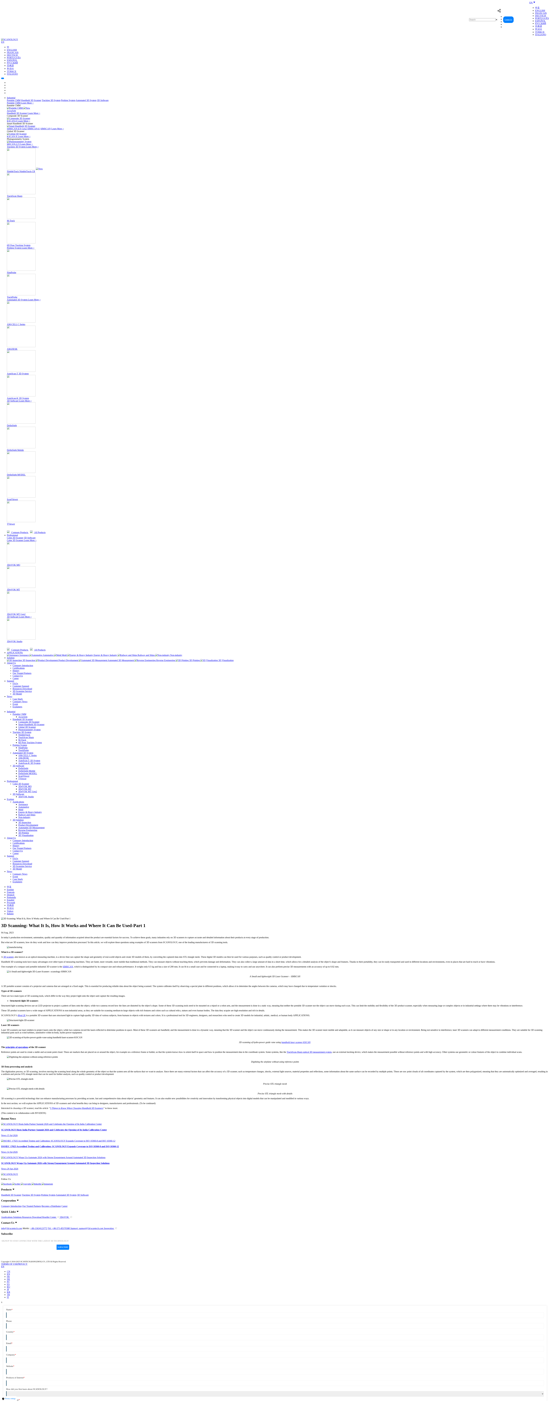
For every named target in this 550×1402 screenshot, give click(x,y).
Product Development (28, 825)
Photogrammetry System (29, 729)
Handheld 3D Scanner (31, 100)
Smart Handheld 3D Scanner (31, 724)
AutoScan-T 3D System (29, 760)
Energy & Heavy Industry (30, 812)
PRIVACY (22, 1264)
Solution (10, 658)
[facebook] (6, 1184)
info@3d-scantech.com (11, 1228)
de (8, 1279)
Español (540, 21)
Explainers (17, 707)
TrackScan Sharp (26, 737)
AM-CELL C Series (27, 755)
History (16, 670)
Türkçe (540, 32)
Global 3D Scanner (27, 727)
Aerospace (23, 804)
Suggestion (109, 1228)
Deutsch (540, 15)
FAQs (15, 683)
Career (16, 678)
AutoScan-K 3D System (29, 763)
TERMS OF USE (9, 1264)
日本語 (538, 26)
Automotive (23, 807)
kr (8, 1292)
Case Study (18, 699)
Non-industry (24, 817)
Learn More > (27, 103)
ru (8, 1287)
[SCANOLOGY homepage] (9, 39)
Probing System (68, 100)
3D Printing (23, 833)
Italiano (540, 34)
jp (8, 1289)
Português (542, 18)
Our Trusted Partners (22, 673)
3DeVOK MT (24, 789)
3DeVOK (64, 1217)
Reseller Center (522, 20)
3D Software (103, 100)
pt (8, 1282)
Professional (12, 535)
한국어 (538, 29)
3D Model (17, 694)
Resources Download (22, 688)
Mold (20, 809)
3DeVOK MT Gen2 (27, 791)
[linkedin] (37, 1184)
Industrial (11, 98)
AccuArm (22, 717)
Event (15, 704)
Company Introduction (23, 665)
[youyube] (26, 1184)
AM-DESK (23, 758)
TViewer (22, 778)
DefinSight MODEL (27, 773)
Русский (540, 23)
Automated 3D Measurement (31, 827)
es (8, 1284)
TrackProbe (23, 750)
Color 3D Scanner (15, 538)
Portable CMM (13, 100)
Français (541, 13)
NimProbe (23, 747)
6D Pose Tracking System (30, 742)
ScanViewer (23, 776)
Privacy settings (10, 1399)
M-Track (22, 740)
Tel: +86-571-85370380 (59, 1228)
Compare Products (20, 532)
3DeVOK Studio (26, 796)
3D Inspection (24, 822)
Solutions (17, 1217)
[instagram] (47, 1184)
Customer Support (21, 686)
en (8, 1274)
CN (8, 1271)
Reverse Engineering (27, 830)
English (540, 10)
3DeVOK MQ (25, 786)
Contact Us (508, 20)
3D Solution (18, 820)
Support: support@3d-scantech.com (87, 1228)
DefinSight (23, 768)
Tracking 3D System (51, 100)
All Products (40, 532)
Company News (20, 701)
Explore (10, 799)
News (9, 696)
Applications (18, 802)
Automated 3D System (86, 100)
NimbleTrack (24, 735)
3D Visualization (26, 835)
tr (8, 1294)
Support (10, 681)
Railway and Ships (26, 815)
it (8, 1297)
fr (8, 1276)
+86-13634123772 (38, 1228)
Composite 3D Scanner (28, 722)
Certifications (19, 668)
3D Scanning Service (22, 691)
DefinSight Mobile (26, 771)
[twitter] (16, 1184)
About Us (11, 663)
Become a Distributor (51, 1206)
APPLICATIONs (15, 652)
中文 (537, 7)
